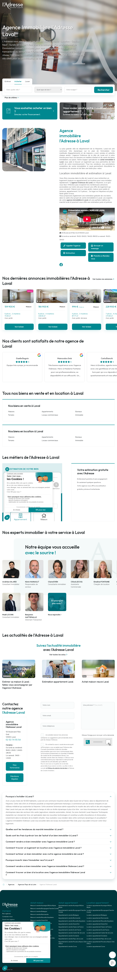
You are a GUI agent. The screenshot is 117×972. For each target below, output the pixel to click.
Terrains (11, 415)
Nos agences (6, 914)
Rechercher (104, 89)
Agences (11, 884)
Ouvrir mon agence (8, 919)
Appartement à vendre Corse (67, 946)
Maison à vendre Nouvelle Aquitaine (41, 917)
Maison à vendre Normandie (39, 914)
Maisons (11, 411)
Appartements (47, 411)
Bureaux (78, 411)
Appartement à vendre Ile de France (69, 930)
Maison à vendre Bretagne (38, 911)
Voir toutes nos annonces (102, 279)
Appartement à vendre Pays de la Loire (70, 939)
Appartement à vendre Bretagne (68, 915)
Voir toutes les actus (57, 654)
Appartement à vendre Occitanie (68, 936)
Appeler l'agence (73, 245)
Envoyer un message (97, 247)
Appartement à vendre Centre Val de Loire (71, 933)
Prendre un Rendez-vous (100, 257)
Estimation (70, 253)
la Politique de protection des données (56, 768)
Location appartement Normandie (97, 918)
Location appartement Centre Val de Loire (100, 933)
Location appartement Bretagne (97, 915)
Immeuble (79, 415)
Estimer (8, 81)
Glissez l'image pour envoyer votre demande (98, 735)
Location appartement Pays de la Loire (99, 939)
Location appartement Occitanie (97, 936)
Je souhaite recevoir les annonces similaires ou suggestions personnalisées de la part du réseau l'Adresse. (56, 737)
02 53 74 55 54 (13, 739)
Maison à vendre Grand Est (39, 920)
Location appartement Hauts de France (99, 927)
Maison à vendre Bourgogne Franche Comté (44, 908)
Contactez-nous (7, 916)
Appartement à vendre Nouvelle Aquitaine (71, 921)
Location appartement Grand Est (97, 924)
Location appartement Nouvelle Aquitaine (100, 921)
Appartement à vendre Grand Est (68, 924)
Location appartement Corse (96, 946)
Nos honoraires (15, 766)
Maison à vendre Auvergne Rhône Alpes (43, 905)
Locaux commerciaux (50, 415)
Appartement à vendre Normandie (69, 918)
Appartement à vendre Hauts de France (70, 927)
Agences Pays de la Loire (27, 884)
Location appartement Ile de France (98, 930)
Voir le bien (19, 327)
